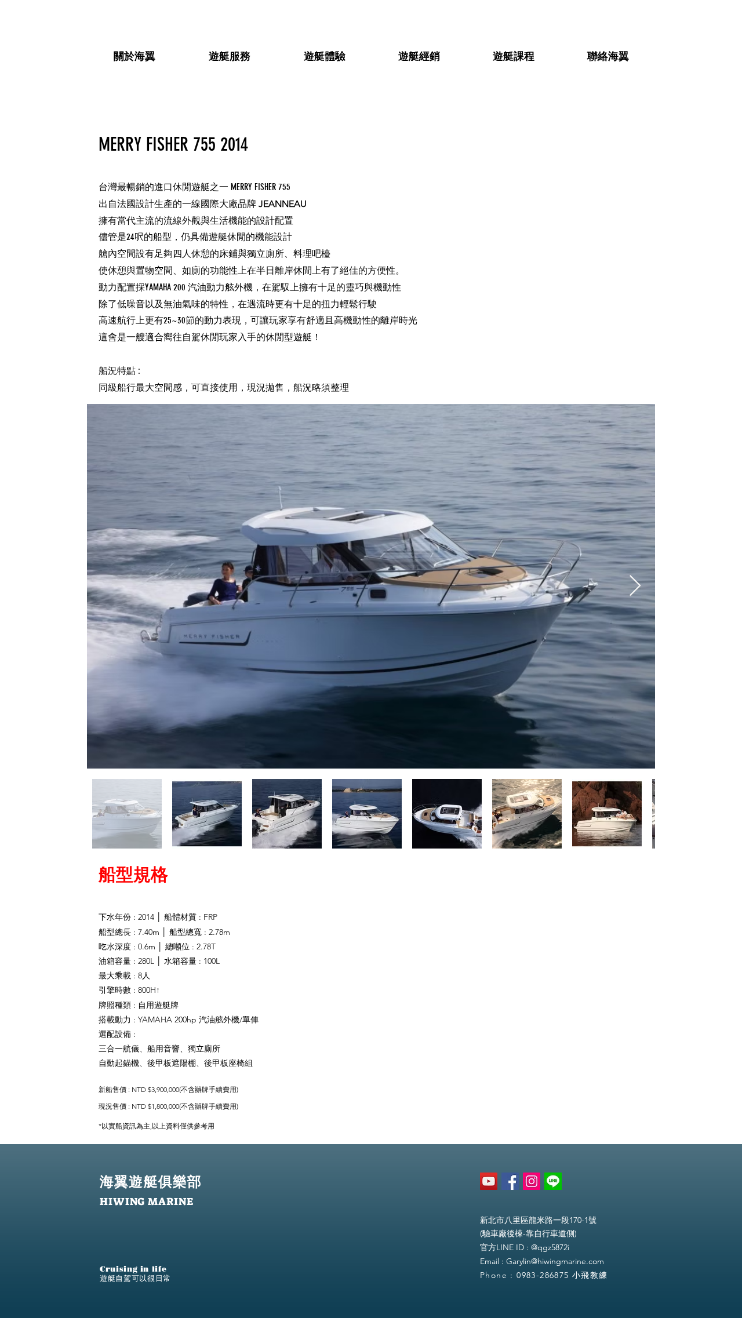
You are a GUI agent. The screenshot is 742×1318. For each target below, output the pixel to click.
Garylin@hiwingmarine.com (555, 1261)
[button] (134, 51)
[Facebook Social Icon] (510, 1181)
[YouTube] (488, 1181)
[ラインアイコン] (553, 1181)
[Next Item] (635, 586)
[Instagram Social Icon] (531, 1181)
